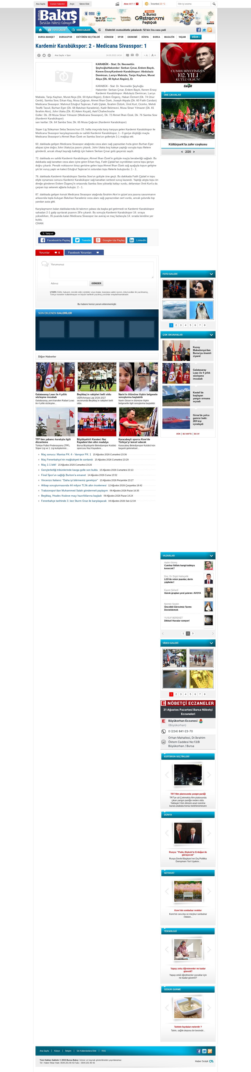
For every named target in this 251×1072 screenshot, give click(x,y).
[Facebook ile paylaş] (198, 30)
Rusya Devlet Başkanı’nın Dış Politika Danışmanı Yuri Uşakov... (188, 857)
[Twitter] (44, 55)
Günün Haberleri (57, 4)
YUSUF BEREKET (177, 566)
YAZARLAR (169, 555)
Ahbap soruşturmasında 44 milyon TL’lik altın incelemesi (73, 485)
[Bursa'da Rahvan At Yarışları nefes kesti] (201, 658)
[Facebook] (39, 55)
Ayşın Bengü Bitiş (175, 621)
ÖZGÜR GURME (172, 989)
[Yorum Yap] (127, 55)
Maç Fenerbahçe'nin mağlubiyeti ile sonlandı (67, 459)
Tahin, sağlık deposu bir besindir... (188, 1029)
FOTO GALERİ (170, 274)
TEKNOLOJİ (170, 931)
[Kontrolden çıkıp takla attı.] (174, 679)
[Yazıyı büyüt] (153, 55)
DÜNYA (168, 814)
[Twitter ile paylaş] (204, 30)
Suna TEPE (183, 607)
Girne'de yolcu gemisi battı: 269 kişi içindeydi (201, 419)
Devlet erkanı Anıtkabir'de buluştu (124, 30)
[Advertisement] (235, 64)
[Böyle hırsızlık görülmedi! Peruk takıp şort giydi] (201, 679)
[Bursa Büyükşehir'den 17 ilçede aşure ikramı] (174, 658)
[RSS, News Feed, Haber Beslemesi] (209, 30)
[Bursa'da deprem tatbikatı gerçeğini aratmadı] (174, 289)
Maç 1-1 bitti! (48, 464)
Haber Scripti (201, 1061)
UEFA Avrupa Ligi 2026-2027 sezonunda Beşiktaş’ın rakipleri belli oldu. (95, 399)
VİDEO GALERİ (170, 643)
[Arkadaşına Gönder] (132, 55)
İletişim (68, 1051)
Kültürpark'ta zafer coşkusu (188, 144)
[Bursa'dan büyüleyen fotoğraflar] (174, 310)
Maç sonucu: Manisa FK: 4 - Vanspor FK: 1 (66, 454)
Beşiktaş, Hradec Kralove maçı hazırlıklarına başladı (71, 495)
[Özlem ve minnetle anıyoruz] (201, 289)
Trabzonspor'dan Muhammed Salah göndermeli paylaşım (74, 490)
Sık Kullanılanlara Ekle (86, 1051)
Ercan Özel (176, 593)
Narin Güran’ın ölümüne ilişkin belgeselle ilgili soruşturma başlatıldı (138, 399)
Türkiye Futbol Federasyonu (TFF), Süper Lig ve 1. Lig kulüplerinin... (53, 444)
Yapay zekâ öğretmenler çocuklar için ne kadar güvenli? (188, 973)
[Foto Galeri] (57, 30)
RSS (104, 1051)
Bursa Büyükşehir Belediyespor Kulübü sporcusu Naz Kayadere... (96, 444)
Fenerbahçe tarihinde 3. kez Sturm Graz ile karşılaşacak (74, 500)
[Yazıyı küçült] (145, 55)
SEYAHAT (169, 873)
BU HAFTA (187, 434)
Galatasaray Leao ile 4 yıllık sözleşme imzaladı (201, 374)
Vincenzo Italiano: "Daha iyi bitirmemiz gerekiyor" (69, 480)
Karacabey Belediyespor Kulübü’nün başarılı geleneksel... (137, 444)
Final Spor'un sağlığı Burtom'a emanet (63, 475)
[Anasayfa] (40, 30)
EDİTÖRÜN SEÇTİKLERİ (176, 756)
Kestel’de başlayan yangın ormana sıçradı (201, 397)
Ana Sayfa (40, 4)
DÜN (178, 434)
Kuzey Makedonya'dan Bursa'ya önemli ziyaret (202, 351)
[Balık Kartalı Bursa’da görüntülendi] (201, 310)
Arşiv (72, 4)
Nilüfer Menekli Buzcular (178, 581)
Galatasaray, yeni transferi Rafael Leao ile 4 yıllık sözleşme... (54, 399)
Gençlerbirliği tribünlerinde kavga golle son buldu (69, 469)
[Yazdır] (137, 55)
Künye (57, 1051)
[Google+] (49, 55)
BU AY (197, 434)
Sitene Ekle (84, 4)
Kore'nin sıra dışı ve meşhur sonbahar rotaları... (188, 913)
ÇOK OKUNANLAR (173, 335)
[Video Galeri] (81, 30)
